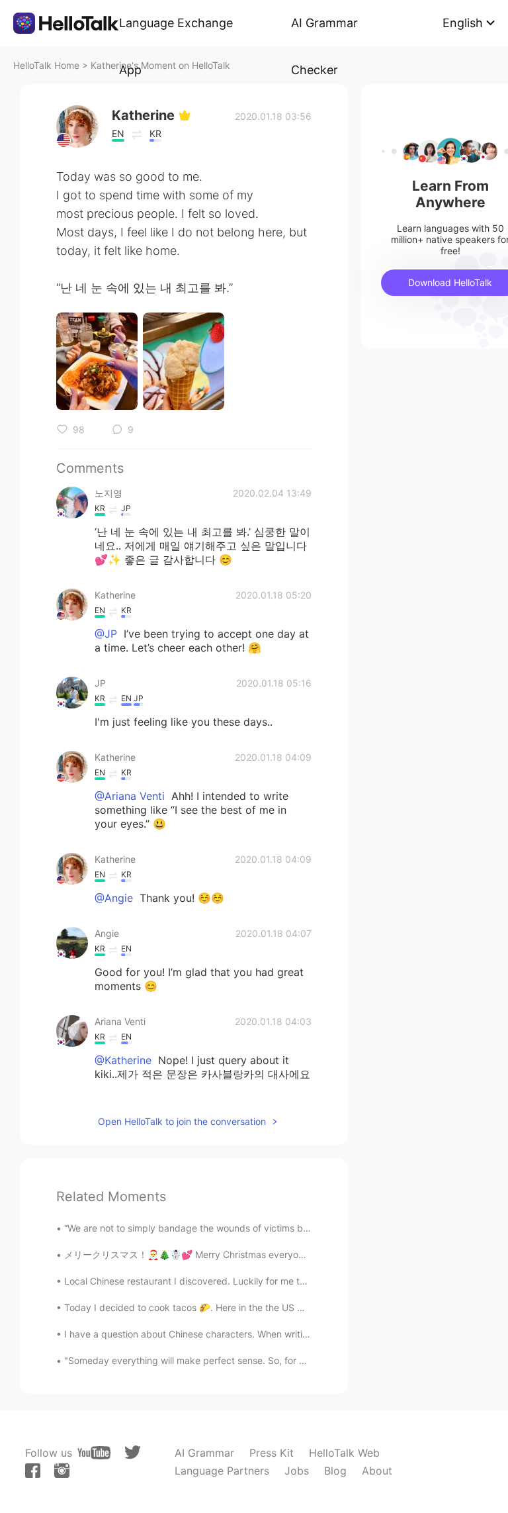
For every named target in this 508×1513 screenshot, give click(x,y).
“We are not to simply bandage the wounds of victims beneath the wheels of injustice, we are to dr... (279, 1228)
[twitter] (132, 1452)
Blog (335, 1470)
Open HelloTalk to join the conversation (182, 1121)
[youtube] (93, 1452)
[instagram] (61, 1470)
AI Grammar (204, 1452)
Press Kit (271, 1452)
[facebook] (32, 1470)
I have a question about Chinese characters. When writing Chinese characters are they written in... (276, 1334)
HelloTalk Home (46, 65)
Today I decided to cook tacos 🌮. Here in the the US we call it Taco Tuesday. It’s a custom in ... (271, 1307)
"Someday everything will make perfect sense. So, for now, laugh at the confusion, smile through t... (279, 1360)
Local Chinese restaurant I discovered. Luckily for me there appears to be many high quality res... (275, 1281)
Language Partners (222, 1470)
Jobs (296, 1470)
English (463, 23)
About (377, 1470)
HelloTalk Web (344, 1452)
